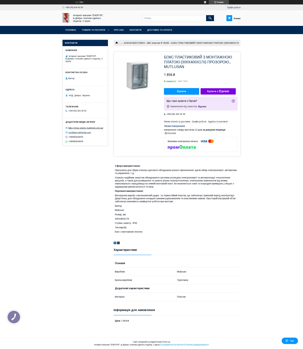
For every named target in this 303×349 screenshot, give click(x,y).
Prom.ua (166, 342)
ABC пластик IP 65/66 (158, 43)
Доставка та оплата (159, 30)
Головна (70, 30)
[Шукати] (210, 18)
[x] (118, 243)
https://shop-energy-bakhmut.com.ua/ (85, 128)
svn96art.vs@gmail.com (79, 132)
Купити (181, 91)
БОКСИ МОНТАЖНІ (134, 43)
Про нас (119, 30)
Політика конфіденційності (197, 345)
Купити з (212, 91)
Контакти (135, 30)
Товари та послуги (93, 30)
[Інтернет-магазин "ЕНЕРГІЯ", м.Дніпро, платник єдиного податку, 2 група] (65, 22)
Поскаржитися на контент (172, 345)
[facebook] (115, 243)
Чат (292, 341)
